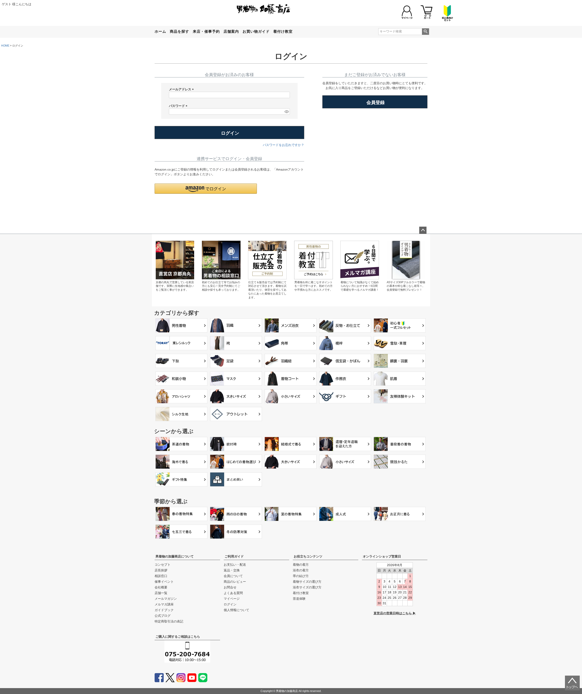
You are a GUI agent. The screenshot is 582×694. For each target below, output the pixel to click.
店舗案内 (231, 31)
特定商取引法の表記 (169, 621)
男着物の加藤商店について (175, 556)
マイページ (232, 598)
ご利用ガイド (234, 556)
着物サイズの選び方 (307, 581)
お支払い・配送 (235, 564)
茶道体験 (299, 598)
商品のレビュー (235, 581)
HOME (5, 45)
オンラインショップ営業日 (382, 556)
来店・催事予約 (206, 31)
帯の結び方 (301, 576)
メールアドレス (182, 89)
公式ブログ (163, 615)
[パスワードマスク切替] (286, 111)
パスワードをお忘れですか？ (283, 145)
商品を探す (179, 31)
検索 (425, 31)
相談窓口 (161, 576)
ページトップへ (422, 230)
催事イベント (164, 581)
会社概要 (161, 587)
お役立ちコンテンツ (308, 556)
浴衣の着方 (301, 570)
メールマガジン (166, 598)
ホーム (160, 31)
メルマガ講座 (164, 604)
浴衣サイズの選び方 (307, 587)
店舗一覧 (161, 593)
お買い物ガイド (256, 31)
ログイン (230, 604)
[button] (206, 188)
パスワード (179, 106)
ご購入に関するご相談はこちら (178, 636)
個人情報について (236, 610)
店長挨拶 (161, 570)
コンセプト (163, 564)
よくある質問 (233, 593)
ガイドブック (164, 610)
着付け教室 (283, 31)
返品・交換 (232, 570)
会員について (233, 576)
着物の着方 (301, 564)
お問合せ (230, 587)
